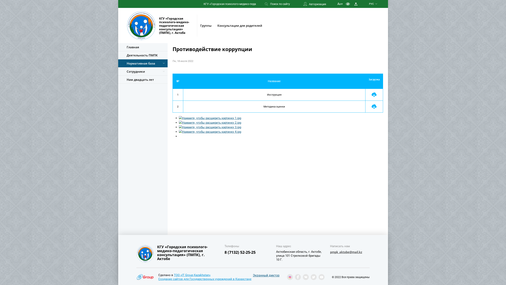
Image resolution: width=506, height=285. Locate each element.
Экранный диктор (266, 275)
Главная (133, 47)
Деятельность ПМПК (142, 55)
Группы (205, 26)
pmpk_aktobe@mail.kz (346, 252)
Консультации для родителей (239, 26)
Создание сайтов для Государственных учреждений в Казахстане (204, 279)
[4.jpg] (210, 131)
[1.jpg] (210, 118)
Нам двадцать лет (140, 80)
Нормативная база (141, 63)
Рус (371, 3)
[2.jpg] (210, 122)
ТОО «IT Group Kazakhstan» (192, 275)
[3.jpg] (210, 127)
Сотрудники (136, 71)
